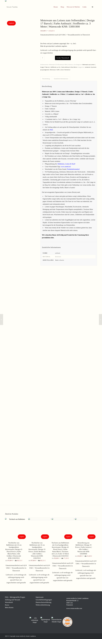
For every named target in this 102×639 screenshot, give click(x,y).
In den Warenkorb (62, 58)
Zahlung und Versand (12, 600)
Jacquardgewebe (44, 69)
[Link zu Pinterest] (89, 635)
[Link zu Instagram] (86, 635)
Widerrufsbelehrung (43, 605)
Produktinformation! (73, 169)
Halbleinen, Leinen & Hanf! (66, 164)
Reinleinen (67, 69)
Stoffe (58, 69)
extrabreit (87, 67)
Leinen (62, 69)
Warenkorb (9, 602)
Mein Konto (9, 607)
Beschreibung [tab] (46, 78)
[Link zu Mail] (92, 635)
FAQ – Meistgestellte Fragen (15, 597)
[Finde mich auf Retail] (56, 620)
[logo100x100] (11, 7)
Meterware (53, 69)
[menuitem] (55, 7)
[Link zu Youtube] (95, 635)
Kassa (7, 605)
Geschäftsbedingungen (44, 600)
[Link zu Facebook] (83, 635)
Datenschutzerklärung (43, 602)
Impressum (39, 597)
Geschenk (93, 67)
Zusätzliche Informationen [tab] (61, 78)
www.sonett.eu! (66, 166)
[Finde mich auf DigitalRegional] (46, 620)
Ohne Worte (73, 67)
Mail (51, 130)
